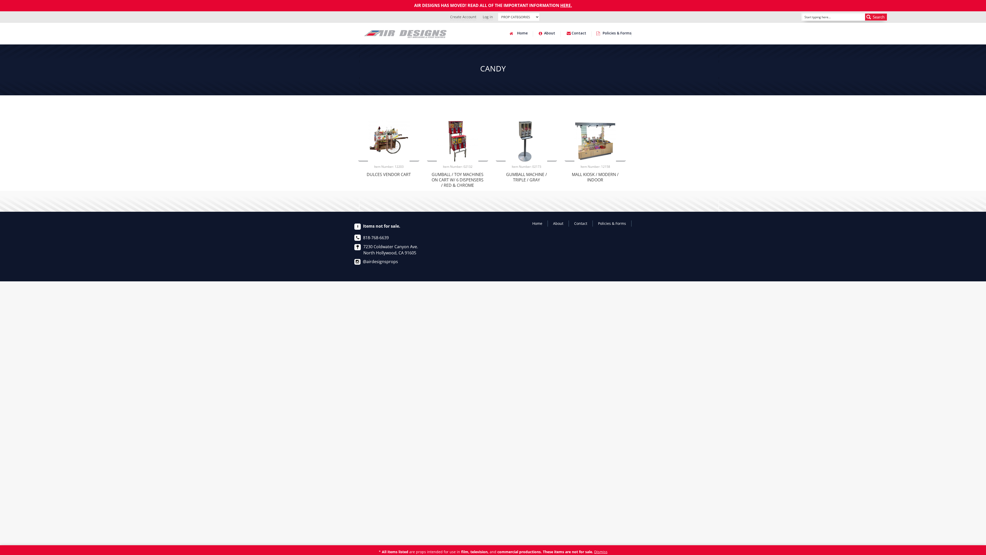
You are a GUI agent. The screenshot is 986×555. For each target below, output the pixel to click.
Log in (488, 16)
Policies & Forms (617, 33)
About (549, 33)
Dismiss (601, 551)
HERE (565, 5)
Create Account (463, 16)
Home (522, 33)
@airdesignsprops (380, 261)
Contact (579, 33)
